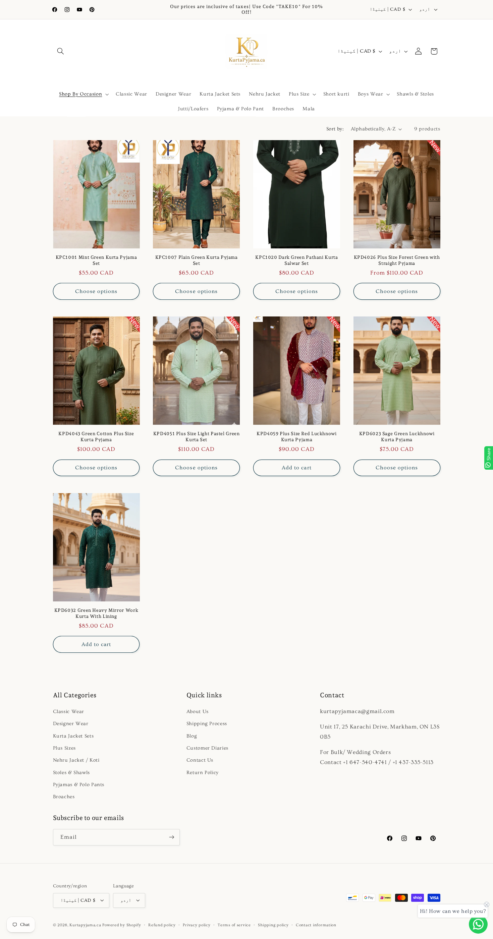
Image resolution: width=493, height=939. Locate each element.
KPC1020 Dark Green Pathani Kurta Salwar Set (296, 260)
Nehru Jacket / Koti (76, 760)
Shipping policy (273, 925)
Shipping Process (206, 723)
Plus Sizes (64, 748)
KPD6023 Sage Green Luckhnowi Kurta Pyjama (397, 437)
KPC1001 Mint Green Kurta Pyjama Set (96, 260)
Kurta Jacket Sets (73, 736)
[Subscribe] (171, 837)
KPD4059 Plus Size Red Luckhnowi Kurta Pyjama (297, 437)
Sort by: (335, 129)
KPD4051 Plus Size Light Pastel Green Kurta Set (196, 437)
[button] (60, 51)
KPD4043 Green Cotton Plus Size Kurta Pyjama (96, 437)
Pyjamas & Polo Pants (79, 784)
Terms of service (234, 925)
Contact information (316, 925)
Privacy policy (196, 925)
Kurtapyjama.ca (85, 925)
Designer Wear (71, 723)
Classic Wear (69, 711)
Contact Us (199, 760)
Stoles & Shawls (71, 772)
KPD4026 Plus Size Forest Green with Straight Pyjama (397, 260)
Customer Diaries (207, 748)
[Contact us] (478, 924)
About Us (197, 711)
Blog (191, 736)
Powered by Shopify (121, 925)
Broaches (64, 797)
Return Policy (202, 772)
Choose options (96, 291)
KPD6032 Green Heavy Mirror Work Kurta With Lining (96, 613)
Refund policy (162, 925)
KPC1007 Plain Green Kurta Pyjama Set (196, 260)
